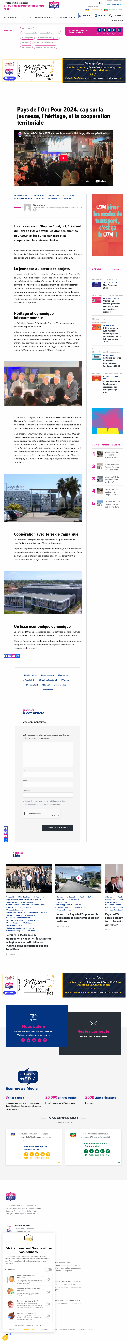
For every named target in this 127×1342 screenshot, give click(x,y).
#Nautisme (112, 279)
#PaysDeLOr (69, 195)
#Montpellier (60, 685)
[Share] (18, 656)
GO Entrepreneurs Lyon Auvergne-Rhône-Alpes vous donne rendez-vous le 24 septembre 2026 (112, 335)
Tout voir (116, 269)
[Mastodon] (10, 656)
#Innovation (97, 279)
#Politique (27, 923)
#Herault (68, 198)
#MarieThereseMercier (27, 915)
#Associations (98, 349)
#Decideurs (11, 907)
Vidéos (101, 16)
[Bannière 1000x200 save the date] (63, 70)
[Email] (14, 656)
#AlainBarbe (11, 902)
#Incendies (27, 28)
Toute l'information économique (24, 6)
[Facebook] (6, 656)
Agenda (87, 16)
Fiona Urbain (39, 205)
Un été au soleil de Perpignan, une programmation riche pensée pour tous (111, 387)
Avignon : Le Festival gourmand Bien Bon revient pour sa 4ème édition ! (111, 306)
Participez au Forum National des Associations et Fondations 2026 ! (112, 362)
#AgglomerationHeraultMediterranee (23, 899)
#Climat (25, 42)
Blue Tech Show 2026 (110, 286)
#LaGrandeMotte (88, 897)
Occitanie (28, 18)
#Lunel (9, 915)
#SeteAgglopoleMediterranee (20, 928)
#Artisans (26, 47)
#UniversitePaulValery (45, 47)
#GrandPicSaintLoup (15, 912)
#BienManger (98, 295)
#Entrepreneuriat (100, 319)
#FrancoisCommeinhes (16, 910)
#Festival (96, 373)
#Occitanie (48, 690)
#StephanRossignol (23, 198)
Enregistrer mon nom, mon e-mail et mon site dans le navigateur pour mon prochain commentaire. (46, 802)
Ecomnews (113, 4)
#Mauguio (59, 899)
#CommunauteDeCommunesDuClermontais (41, 33)
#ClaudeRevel (27, 902)
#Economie (54, 195)
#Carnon (59, 897)
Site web (26, 791)
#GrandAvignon (116, 295)
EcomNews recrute (85, 1330)
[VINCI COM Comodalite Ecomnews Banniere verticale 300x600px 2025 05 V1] (107, 225)
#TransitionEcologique (48, 38)
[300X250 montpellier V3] (107, 421)
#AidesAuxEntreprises (44, 42)
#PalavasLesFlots (63, 902)
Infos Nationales (12, 18)
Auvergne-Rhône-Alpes (46, 18)
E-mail (26, 780)
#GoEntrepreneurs (100, 322)
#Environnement (63, 907)
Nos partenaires (22, 1225)
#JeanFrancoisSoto (38, 912)
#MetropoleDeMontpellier (18, 918)
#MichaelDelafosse (15, 920)
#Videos (40, 198)
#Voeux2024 (54, 198)
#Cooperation (38, 195)
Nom (25, 770)
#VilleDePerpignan (113, 373)
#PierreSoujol (12, 923)
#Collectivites (20, 195)
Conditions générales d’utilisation (61, 1330)
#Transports (27, 38)
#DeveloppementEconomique (69, 905)
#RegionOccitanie (14, 925)
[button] (73, 17)
